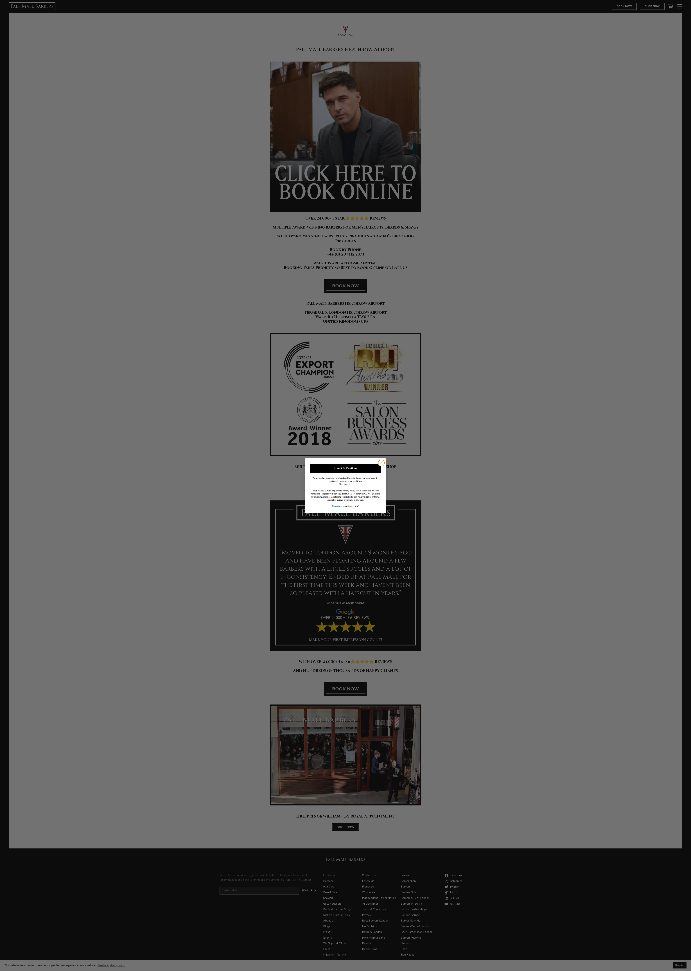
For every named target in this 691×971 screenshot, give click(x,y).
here (350, 484)
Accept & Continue (345, 468)
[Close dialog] (381, 463)
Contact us (336, 506)
